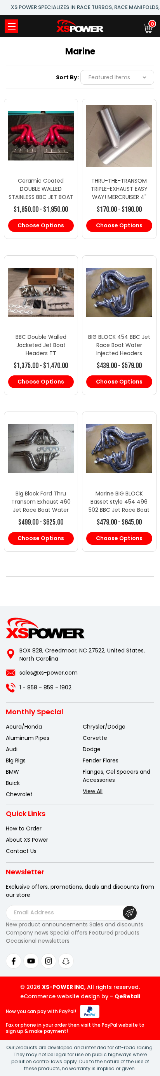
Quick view (40, 128)
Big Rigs (16, 760)
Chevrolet (19, 794)
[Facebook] (13, 961)
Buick (13, 783)
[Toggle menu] (11, 26)
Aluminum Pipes (27, 738)
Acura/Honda (24, 727)
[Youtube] (31, 961)
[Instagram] (48, 961)
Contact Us (21, 851)
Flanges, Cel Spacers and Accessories (116, 776)
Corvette (95, 738)
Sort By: (67, 77)
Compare (37, 143)
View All (93, 791)
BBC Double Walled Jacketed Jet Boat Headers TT (41, 345)
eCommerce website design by (64, 996)
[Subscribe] (130, 913)
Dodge (92, 749)
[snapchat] (66, 961)
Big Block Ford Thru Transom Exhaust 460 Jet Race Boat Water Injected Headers (41, 506)
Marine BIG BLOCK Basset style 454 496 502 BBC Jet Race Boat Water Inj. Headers (119, 506)
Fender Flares (100, 760)
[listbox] (117, 77)
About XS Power (27, 840)
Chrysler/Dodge (104, 727)
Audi (11, 749)
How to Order (24, 828)
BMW (12, 772)
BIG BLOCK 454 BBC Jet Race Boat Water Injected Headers (119, 345)
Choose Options (40, 225)
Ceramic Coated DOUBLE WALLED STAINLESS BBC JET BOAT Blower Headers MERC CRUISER (41, 197)
